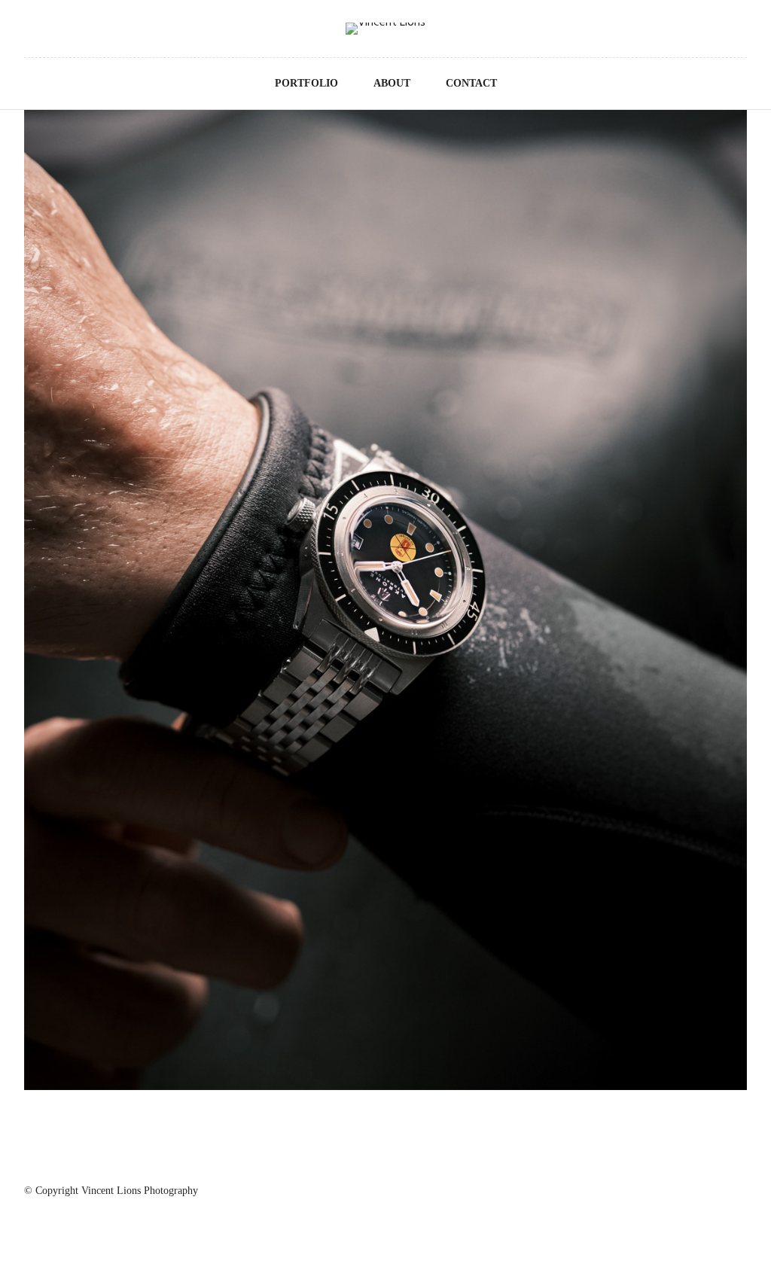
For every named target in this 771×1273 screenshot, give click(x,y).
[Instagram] (28, 30)
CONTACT (471, 83)
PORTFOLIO (306, 83)
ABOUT (391, 83)
